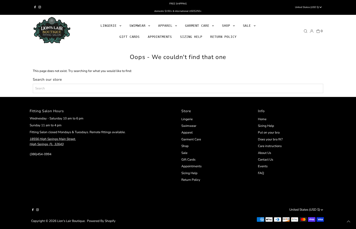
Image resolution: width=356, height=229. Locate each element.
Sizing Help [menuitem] (191, 37)
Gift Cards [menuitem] (129, 37)
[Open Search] (305, 31)
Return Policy (190, 180)
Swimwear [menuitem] (138, 25)
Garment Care (191, 139)
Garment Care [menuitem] (198, 25)
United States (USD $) (307, 7)
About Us (264, 153)
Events (263, 166)
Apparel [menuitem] (166, 25)
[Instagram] (39, 7)
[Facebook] (35, 7)
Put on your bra (269, 132)
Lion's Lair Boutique (71, 221)
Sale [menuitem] (248, 25)
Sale (184, 153)
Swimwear (188, 126)
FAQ (261, 173)
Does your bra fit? (270, 139)
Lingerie (187, 119)
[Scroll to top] (348, 221)
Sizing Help (189, 173)
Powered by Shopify (101, 221)
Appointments (191, 166)
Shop (227, 25)
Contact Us (265, 159)
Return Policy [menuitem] (223, 37)
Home (262, 119)
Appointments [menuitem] (160, 37)
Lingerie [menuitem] (109, 25)
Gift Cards (188, 159)
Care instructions (270, 146)
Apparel (187, 132)
